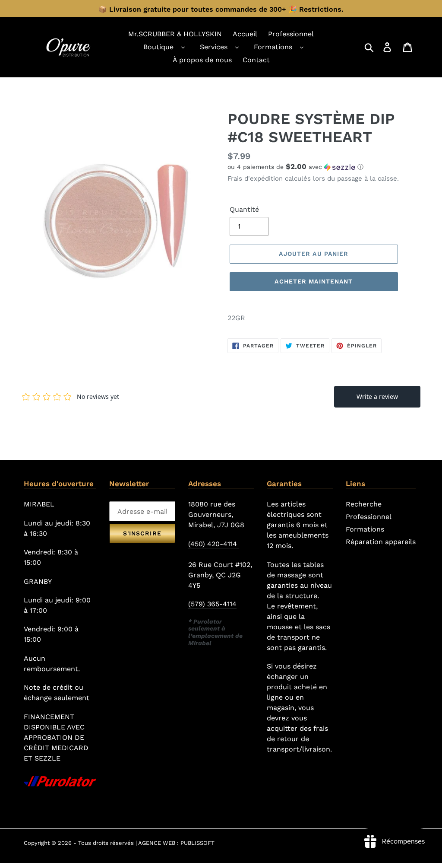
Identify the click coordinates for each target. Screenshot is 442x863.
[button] (322, 166)
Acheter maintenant (314, 281)
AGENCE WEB (156, 843)
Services (213, 47)
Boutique (158, 47)
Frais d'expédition (255, 178)
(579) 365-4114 (212, 604)
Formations (273, 47)
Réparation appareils (381, 542)
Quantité (244, 209)
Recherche (364, 504)
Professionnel (368, 517)
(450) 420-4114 (213, 544)
